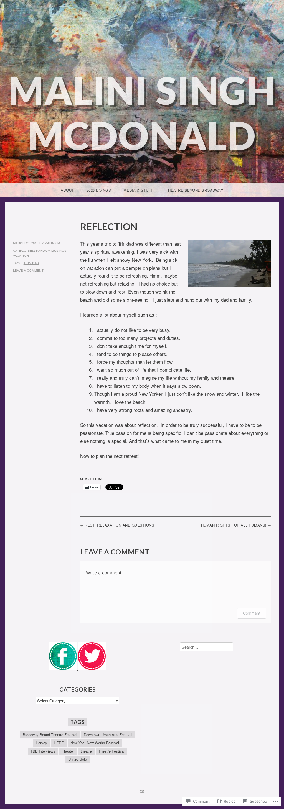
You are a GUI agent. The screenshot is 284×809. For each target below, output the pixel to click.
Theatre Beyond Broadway (195, 190)
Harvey (41, 742)
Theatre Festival (111, 751)
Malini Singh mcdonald (142, 113)
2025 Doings (99, 190)
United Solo (77, 759)
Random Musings (51, 250)
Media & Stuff (138, 190)
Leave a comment (28, 270)
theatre (86, 751)
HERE (59, 742)
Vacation (21, 255)
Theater (68, 751)
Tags (77, 722)
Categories (77, 689)
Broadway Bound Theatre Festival (50, 734)
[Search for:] (206, 647)
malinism (52, 243)
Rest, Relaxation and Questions (119, 525)
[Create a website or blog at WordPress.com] (142, 791)
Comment (251, 613)
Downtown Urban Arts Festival (108, 734)
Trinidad (31, 263)
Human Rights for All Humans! (234, 525)
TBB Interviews (43, 751)
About (67, 190)
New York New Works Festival (94, 742)
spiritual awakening (114, 251)
